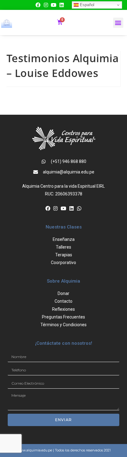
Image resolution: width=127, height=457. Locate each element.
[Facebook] (38, 5)
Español (86, 4)
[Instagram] (46, 5)
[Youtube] (54, 5)
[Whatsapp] (79, 208)
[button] (118, 23)
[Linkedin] (62, 5)
